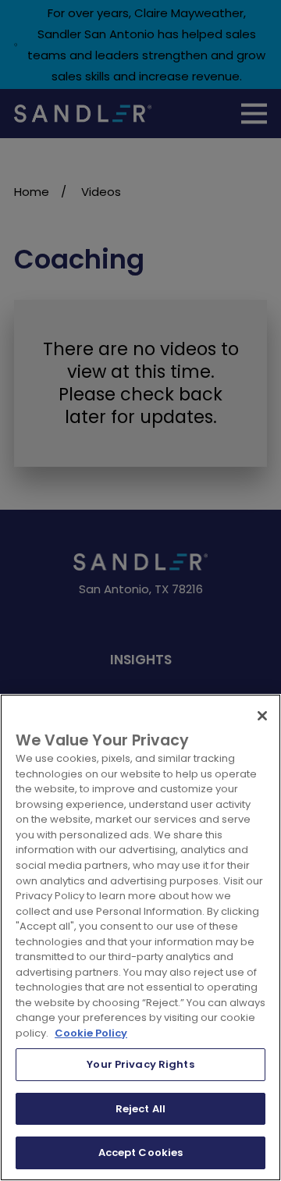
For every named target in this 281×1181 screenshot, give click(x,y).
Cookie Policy (91, 1033)
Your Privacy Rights (140, 1064)
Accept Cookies (140, 1152)
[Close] (262, 716)
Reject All (140, 1108)
